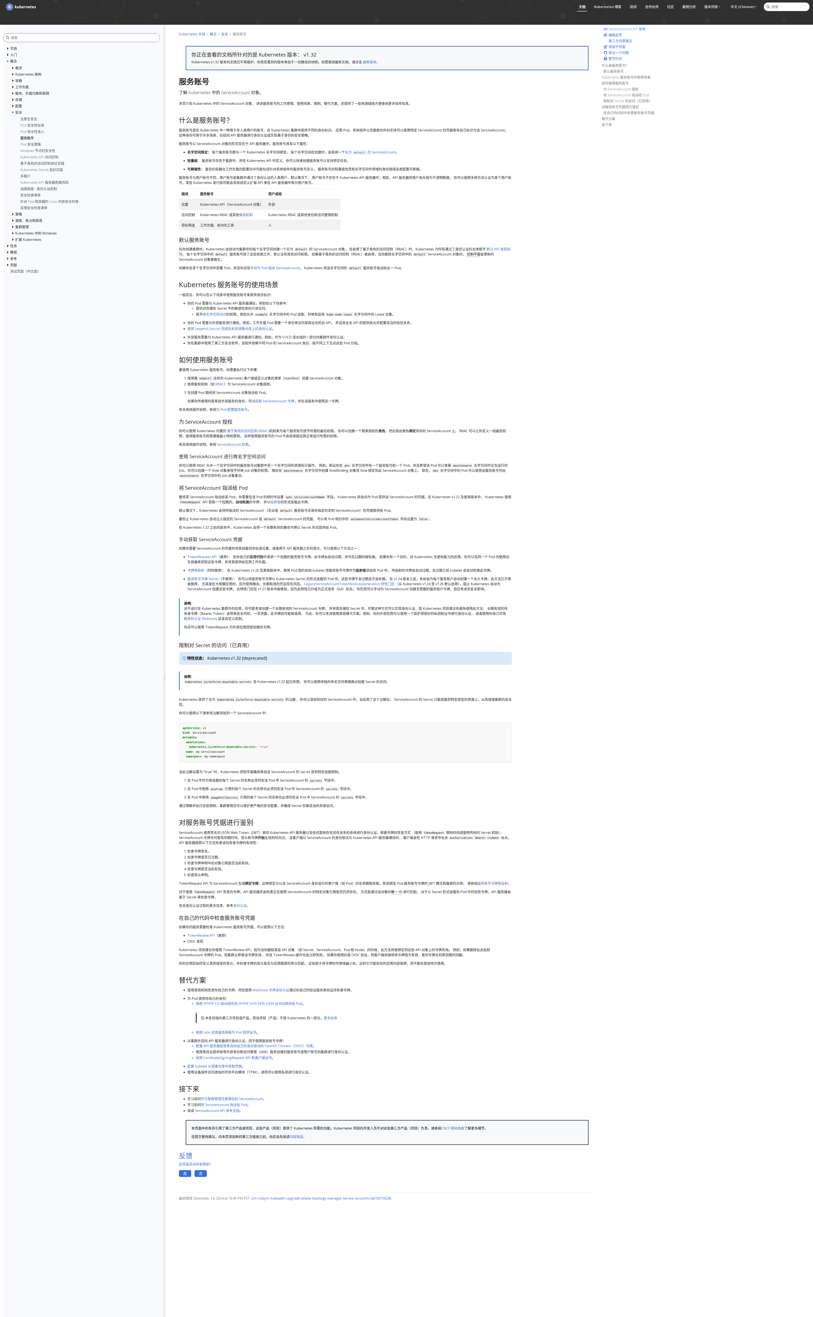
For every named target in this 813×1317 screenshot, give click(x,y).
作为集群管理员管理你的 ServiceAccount (232, 1098)
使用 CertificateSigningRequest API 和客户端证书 (234, 1057)
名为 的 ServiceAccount (370, 152)
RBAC (219, 384)
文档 (582, 6)
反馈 (185, 1155)
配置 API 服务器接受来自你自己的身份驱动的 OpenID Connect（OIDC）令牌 (254, 1046)
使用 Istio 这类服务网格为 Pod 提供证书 (226, 1032)
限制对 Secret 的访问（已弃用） (627, 101)
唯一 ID (396, 891)
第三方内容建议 (620, 41)
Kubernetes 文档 (192, 34)
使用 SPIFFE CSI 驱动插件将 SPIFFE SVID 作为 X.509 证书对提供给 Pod (249, 1003)
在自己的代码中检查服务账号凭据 (628, 112)
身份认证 (240, 905)
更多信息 (330, 1018)
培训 (633, 6)
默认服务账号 (613, 71)
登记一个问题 (618, 52)
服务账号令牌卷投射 (492, 883)
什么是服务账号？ (615, 65)
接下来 (607, 124)
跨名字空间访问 (214, 314)
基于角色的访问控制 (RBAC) (248, 431)
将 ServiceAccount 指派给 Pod (224, 1104)
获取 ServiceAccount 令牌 (274, 401)
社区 (670, 6)
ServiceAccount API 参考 (627, 29)
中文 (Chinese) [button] (742, 6)
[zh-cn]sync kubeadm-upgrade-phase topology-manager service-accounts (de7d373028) (321, 1198)
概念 (213, 34)
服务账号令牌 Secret (202, 578)
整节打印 (615, 58)
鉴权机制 (246, 214)
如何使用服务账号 (615, 83)
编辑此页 (615, 35)
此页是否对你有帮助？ (196, 1164)
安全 (224, 34)
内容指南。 (298, 1136)
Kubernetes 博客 (607, 6)
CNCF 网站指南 (452, 1128)
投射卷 (275, 502)
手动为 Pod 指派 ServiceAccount (275, 268)
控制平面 (473, 254)
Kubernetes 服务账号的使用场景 (626, 77)
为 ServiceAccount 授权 (621, 89)
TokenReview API (201, 935)
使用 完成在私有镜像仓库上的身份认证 (229, 328)
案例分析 (689, 6)
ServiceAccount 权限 (233, 444)
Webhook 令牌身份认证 (271, 990)
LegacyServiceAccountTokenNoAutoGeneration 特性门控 (349, 584)
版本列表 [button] (711, 6)
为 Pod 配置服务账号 (232, 409)
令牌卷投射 (195, 570)
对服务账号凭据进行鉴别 (620, 107)
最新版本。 (371, 62)
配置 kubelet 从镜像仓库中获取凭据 (214, 1066)
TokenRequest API (202, 556)
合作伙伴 (652, 6)
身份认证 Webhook (202, 618)
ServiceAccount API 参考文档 (217, 1110)
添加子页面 (616, 46)
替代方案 (608, 118)
